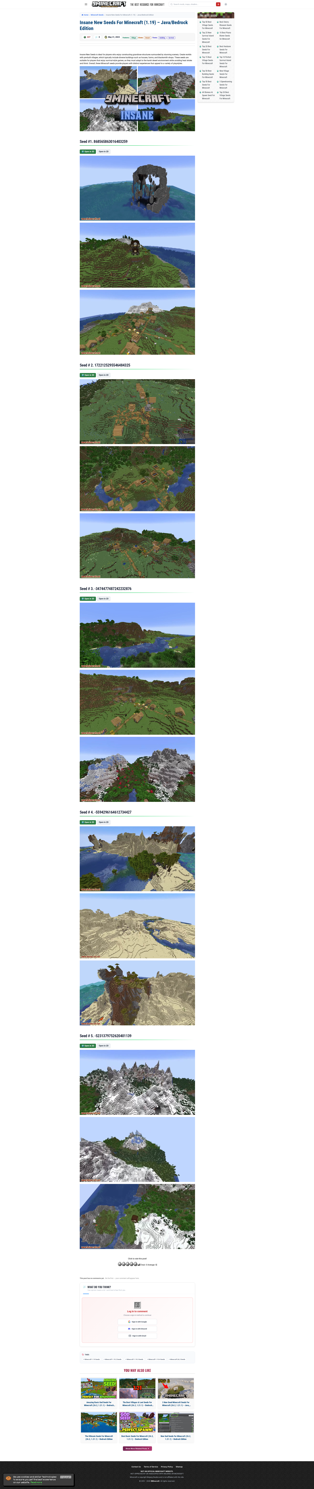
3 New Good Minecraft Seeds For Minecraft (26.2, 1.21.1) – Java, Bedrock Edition (175, 1404)
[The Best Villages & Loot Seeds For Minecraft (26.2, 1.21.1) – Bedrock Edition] (137, 1388)
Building (162, 38)
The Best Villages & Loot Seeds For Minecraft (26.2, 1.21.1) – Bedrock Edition (137, 1404)
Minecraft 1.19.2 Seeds (113, 1359)
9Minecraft (155, 1481)
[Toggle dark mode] (225, 4)
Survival (171, 38)
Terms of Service (151, 1467)
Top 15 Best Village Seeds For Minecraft (207, 60)
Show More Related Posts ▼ (137, 1449)
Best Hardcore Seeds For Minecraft (225, 49)
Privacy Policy (167, 1467)
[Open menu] (86, 4)
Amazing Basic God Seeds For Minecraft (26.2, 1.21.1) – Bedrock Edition (99, 1404)
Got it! (66, 1477)
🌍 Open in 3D (88, 151)
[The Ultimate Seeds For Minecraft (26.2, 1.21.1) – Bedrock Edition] (99, 1422)
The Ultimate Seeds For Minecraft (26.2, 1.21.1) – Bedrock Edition (99, 1437)
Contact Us (136, 1467)
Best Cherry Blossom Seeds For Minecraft (226, 25)
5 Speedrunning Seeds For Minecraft (226, 84)
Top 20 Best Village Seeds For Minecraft (225, 95)
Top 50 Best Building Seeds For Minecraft (208, 74)
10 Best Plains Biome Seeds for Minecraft (225, 35)
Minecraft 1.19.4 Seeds (156, 1359)
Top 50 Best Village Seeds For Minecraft (207, 25)
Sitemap (179, 1467)
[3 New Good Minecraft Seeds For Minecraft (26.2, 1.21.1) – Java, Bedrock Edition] (176, 1388)
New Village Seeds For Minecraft (224, 74)
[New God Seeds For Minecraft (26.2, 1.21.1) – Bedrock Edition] (176, 1422)
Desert (147, 38)
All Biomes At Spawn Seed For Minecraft (208, 95)
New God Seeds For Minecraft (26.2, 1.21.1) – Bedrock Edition (176, 1437)
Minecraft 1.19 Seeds (92, 1359)
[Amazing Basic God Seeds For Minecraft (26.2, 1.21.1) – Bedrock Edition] (99, 1388)
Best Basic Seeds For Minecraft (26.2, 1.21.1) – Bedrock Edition (137, 1437)
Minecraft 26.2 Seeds (177, 1359)
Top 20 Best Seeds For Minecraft (206, 49)
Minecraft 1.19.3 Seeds (135, 1359)
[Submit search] (218, 4)
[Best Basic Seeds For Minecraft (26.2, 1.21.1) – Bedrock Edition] (137, 1422)
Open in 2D (103, 151)
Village (133, 38)
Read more (36, 1482)
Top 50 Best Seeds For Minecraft (206, 84)
